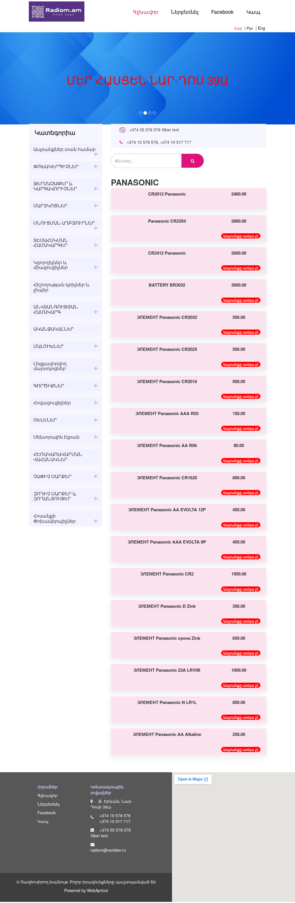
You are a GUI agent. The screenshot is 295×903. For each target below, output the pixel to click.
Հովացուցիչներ (52, 402)
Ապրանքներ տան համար (64, 149)
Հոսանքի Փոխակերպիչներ (54, 518)
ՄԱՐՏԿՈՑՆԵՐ (50, 205)
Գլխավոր (145, 11)
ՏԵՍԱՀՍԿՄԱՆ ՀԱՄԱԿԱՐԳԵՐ (50, 243)
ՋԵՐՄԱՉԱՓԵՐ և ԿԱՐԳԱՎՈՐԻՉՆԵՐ (55, 186)
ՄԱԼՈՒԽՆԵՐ (48, 346)
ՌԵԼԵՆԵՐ (45, 420)
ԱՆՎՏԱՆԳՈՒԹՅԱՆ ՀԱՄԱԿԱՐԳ (55, 309)
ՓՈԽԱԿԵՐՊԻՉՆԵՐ (56, 166)
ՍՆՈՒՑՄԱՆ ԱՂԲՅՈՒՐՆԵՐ (64, 222)
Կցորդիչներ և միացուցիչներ (50, 265)
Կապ (253, 11)
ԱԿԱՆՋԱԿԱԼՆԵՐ (53, 328)
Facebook (222, 11)
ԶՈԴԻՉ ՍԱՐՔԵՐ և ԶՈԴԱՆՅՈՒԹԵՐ (54, 496)
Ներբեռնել (184, 11)
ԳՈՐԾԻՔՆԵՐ (48, 385)
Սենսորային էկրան (56, 436)
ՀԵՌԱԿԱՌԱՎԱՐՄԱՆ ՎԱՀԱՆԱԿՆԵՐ (57, 457)
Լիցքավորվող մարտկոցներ (50, 366)
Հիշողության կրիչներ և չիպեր (61, 287)
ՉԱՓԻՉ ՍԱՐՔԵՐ (52, 476)
